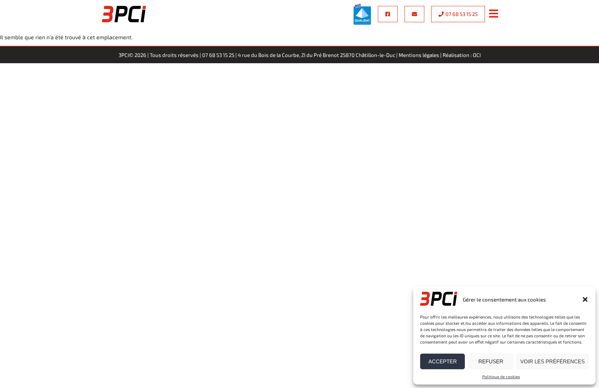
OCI (477, 55)
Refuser (490, 361)
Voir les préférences (552, 361)
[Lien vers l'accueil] (124, 14)
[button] (585, 299)
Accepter (442, 361)
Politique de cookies (501, 376)
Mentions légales (419, 55)
